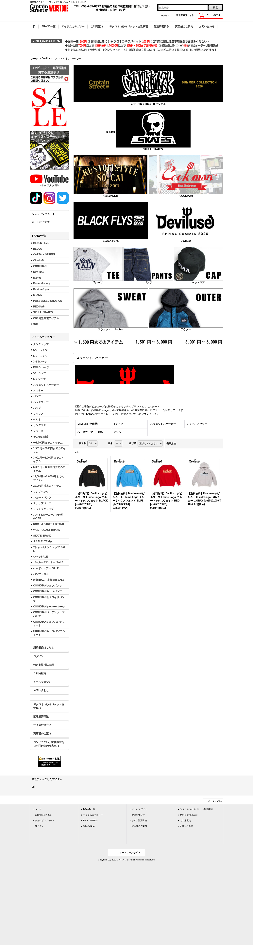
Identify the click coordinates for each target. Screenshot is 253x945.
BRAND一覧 (89, 809)
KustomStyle (110, 195)
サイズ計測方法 (42, 724)
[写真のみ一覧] (181, 445)
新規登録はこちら (185, 15)
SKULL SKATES (153, 149)
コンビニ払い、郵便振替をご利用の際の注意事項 (48, 744)
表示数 (83, 445)
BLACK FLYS (111, 240)
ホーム (38, 809)
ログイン (165, 15)
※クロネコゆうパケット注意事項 (48, 706)
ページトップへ (215, 801)
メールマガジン (42, 681)
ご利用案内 (39, 673)
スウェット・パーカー (111, 329)
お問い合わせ (41, 690)
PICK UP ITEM (90, 820)
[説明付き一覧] (190, 445)
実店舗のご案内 (42, 733)
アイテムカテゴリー (93, 815)
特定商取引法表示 (43, 664)
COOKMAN (186, 195)
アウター (186, 329)
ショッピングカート (44, 820)
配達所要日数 (41, 716)
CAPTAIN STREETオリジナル (148, 103)
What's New (89, 826)
